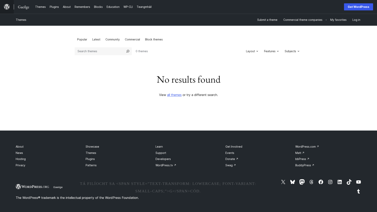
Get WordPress (358, 6)
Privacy (20, 165)
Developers (163, 159)
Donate (231, 159)
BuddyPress (304, 165)
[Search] (128, 51)
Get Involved (233, 146)
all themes (174, 95)
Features (269, 51)
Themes (21, 19)
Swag (230, 165)
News (19, 152)
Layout (250, 51)
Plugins (90, 159)
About (20, 146)
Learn (159, 146)
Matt (300, 152)
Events (229, 152)
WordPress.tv (166, 165)
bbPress (302, 159)
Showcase (92, 146)
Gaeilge (58, 187)
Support (161, 152)
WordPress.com (307, 146)
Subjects (290, 51)
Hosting (21, 159)
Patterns (91, 165)
